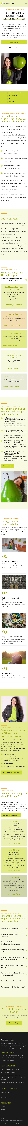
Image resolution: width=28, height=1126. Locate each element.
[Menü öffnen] (26, 3)
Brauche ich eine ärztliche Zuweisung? (9, 935)
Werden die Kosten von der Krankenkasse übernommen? (10, 943)
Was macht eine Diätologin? (10, 928)
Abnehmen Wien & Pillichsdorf (8, 1072)
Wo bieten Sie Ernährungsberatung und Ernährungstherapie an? (12, 958)
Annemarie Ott (7, 1039)
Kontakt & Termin (5, 1098)
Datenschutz (4, 1109)
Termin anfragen (14, 42)
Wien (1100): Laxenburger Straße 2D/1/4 (12, 1055)
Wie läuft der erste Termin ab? (11, 981)
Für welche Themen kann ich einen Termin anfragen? (12, 974)
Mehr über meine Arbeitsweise (11, 772)
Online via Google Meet (8, 1060)
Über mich (3, 1095)
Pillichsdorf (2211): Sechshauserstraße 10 (12, 1058)
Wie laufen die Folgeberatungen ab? (13, 987)
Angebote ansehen (14, 47)
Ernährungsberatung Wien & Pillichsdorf (11, 1069)
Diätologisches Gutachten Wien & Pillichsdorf (12, 1082)
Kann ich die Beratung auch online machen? (12, 966)
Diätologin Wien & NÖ (6, 1092)
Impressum (3, 1106)
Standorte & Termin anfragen (11, 815)
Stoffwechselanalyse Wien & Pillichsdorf (11, 1075)
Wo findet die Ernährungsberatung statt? (12, 951)
